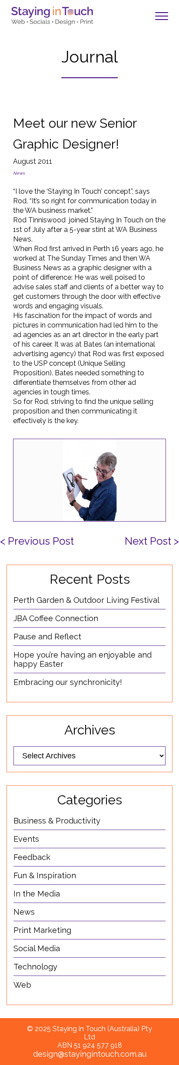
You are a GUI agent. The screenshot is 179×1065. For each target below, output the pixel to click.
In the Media (36, 893)
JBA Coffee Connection (55, 618)
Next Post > (152, 541)
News (19, 173)
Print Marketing (42, 930)
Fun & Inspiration (44, 875)
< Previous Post (37, 541)
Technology (35, 966)
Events (26, 838)
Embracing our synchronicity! (67, 682)
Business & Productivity (56, 820)
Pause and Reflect (47, 636)
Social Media (36, 948)
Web (22, 984)
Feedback (31, 857)
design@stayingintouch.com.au (89, 1053)
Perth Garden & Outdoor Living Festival (86, 600)
